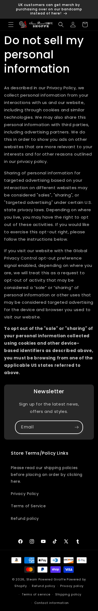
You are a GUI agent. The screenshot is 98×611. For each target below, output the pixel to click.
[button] (11, 25)
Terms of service (36, 594)
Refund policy (25, 518)
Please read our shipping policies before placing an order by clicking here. (46, 474)
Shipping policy (68, 594)
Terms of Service (28, 506)
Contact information (51, 603)
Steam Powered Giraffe (46, 579)
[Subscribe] (76, 427)
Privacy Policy (25, 493)
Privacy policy (72, 586)
